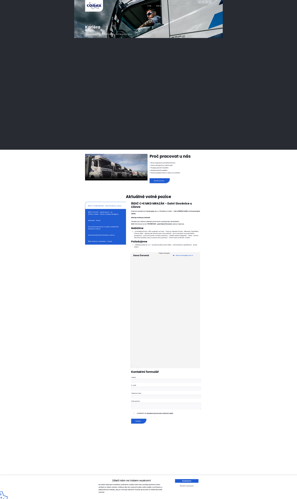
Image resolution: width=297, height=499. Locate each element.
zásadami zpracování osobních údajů (160, 413)
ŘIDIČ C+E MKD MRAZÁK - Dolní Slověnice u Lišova (104, 206)
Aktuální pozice (159, 181)
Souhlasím (186, 481)
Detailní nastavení (187, 486)
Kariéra (184, 6)
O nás (149, 6)
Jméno (133, 377)
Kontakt (207, 6)
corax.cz (88, 34)
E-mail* (133, 385)
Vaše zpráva (135, 401)
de (207, 2)
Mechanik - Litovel (94, 220)
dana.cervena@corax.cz (184, 255)
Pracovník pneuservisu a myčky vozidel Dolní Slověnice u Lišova (103, 228)
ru (210, 2)
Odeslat (138, 421)
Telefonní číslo (136, 393)
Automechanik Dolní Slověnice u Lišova (101, 235)
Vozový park (172, 6)
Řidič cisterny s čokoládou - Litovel (100, 241)
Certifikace (196, 6)
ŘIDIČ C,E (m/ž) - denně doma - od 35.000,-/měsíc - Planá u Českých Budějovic (103, 213)
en (203, 2)
